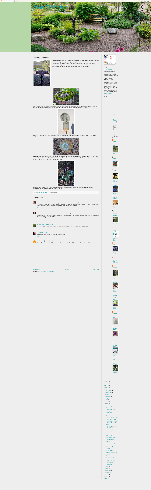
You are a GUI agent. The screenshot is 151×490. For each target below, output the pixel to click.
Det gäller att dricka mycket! (112, 417)
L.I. (37, 232)
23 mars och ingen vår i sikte (115, 254)
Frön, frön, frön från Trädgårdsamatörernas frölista (115, 357)
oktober (108, 394)
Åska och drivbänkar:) (110, 437)
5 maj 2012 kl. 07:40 (49, 240)
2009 (106, 478)
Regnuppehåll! (109, 446)
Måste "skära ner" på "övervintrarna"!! (110, 458)
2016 (106, 381)
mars (107, 468)
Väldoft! (107, 424)
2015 (106, 383)
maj (107, 403)
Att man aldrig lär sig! (110, 445)
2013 (106, 387)
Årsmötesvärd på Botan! (111, 415)
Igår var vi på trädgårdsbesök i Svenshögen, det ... (111, 408)
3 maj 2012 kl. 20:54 (43, 201)
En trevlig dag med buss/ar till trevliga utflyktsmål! (112, 431)
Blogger (85, 486)
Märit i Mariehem (40, 224)
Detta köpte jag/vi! (110, 429)
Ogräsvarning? (109, 433)
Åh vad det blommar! (110, 456)
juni (107, 401)
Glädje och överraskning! (111, 452)
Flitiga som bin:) (109, 464)
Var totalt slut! (109, 414)
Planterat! (108, 454)
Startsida (67, 269)
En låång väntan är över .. (114, 339)
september (108, 396)
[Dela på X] (53, 192)
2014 (106, 385)
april (107, 466)
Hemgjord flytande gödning (114, 308)
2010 (106, 476)
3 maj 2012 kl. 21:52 (45, 212)
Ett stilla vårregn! (109, 450)
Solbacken (115, 282)
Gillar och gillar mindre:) (111, 405)
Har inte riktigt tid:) (110, 462)
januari (108, 472)
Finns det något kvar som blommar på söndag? (111, 422)
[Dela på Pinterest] (56, 192)
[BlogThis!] (52, 192)
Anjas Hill (115, 185)
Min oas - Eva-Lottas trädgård (115, 345)
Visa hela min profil (108, 93)
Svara (38, 207)
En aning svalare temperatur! (109, 412)
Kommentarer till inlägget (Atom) (47, 271)
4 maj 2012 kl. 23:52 (43, 232)
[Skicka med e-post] (50, 192)
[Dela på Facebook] (55, 192)
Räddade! (108, 448)
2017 (106, 380)
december (108, 390)
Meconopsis (115, 193)
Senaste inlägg (36, 269)
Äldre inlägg (96, 269)
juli (107, 399)
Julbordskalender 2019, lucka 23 (115, 239)
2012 (106, 389)
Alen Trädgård (50, 7)
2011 (106, 474)
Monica (38, 212)
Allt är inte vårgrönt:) (110, 443)
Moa (38, 201)
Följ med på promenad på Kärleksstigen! (111, 427)
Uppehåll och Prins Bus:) (111, 439)
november (108, 392)
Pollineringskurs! (109, 435)
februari (108, 470)
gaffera (77, 486)
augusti (108, 398)
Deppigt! (108, 441)
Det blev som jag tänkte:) (111, 419)
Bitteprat (114, 244)
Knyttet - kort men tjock (115, 260)
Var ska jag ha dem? (110, 460)
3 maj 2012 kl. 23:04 (49, 224)
